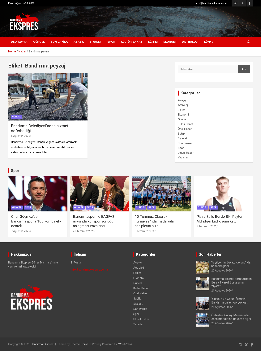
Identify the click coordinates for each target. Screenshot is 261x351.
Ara (244, 69)
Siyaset (96, 41)
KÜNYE (208, 41)
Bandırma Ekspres (42, 344)
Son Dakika (59, 41)
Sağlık (181, 133)
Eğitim (153, 41)
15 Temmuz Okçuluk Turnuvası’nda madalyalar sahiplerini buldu (155, 221)
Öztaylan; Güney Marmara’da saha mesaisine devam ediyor (231, 317)
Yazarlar (183, 157)
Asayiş (79, 41)
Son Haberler (210, 254)
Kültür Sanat (131, 41)
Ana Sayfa (19, 41)
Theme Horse (79, 344)
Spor (111, 41)
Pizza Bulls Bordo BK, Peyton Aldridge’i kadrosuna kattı (220, 218)
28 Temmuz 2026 (83, 231)
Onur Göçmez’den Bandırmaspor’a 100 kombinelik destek (36, 221)
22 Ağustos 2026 (221, 270)
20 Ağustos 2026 (221, 323)
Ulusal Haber (186, 152)
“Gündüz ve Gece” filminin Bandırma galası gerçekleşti (229, 300)
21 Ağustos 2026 (221, 290)
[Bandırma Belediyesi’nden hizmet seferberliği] (48, 97)
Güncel (39, 41)
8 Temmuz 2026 (145, 231)
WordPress (125, 344)
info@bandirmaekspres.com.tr (212, 3)
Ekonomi (169, 41)
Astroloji (190, 41)
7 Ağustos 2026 (20, 231)
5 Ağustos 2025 (20, 135)
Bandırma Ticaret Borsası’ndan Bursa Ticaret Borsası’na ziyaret (231, 282)
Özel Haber (185, 129)
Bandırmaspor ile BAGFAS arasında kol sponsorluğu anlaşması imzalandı (93, 221)
